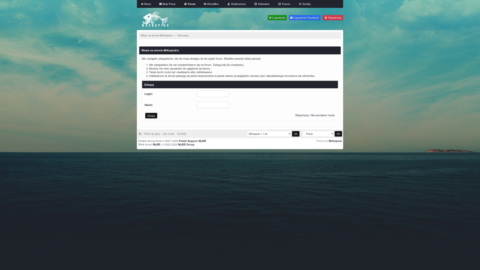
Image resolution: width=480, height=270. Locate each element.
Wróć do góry (153, 134)
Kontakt (181, 134)
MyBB (156, 144)
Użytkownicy (238, 4)
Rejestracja (302, 115)
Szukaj (306, 4)
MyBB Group (186, 144)
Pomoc (285, 4)
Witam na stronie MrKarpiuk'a (156, 35)
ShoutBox (212, 4)
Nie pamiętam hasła (323, 115)
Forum (191, 4)
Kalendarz (263, 4)
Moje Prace (169, 4)
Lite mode (169, 134)
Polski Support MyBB (192, 141)
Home (147, 4)
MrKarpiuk (335, 141)
